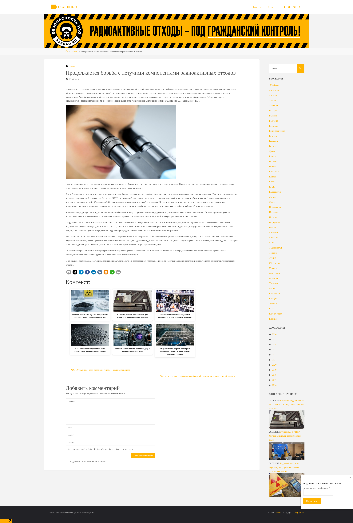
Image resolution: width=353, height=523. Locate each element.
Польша (273, 217)
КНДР (272, 186)
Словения (273, 237)
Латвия (272, 196)
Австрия (273, 95)
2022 (274, 354)
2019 (274, 369)
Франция (273, 278)
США (272, 242)
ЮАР (271, 308)
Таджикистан (275, 247)
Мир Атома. (299, 512)
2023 (274, 349)
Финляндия (274, 273)
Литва (272, 202)
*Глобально (274, 85)
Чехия (272, 288)
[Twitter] (289, 7)
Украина (273, 267)
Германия (273, 141)
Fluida (277, 512)
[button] (68, 272)
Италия (272, 166)
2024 (274, 344)
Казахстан (274, 171)
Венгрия (273, 135)
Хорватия (273, 283)
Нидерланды (275, 206)
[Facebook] (284, 7)
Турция (272, 257)
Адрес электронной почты (316, 488)
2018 (274, 374)
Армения (273, 105)
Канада (272, 176)
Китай (272, 181)
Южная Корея (275, 313)
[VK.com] (294, 7)
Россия (74, 51)
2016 (274, 384)
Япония (272, 318)
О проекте (273, 7)
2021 (274, 359)
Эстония (273, 303)
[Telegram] (299, 7)
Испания (273, 161)
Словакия (273, 232)
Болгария (273, 120)
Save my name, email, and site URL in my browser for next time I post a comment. (101, 449)
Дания (272, 151)
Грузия (272, 146)
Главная (257, 7)
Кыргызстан (275, 191)
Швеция (273, 298)
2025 (274, 339)
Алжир (272, 100)
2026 (274, 334)
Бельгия (273, 115)
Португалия (274, 222)
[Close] (350, 477)
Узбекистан (274, 262)
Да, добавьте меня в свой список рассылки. (88, 461)
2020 (274, 364)
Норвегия (273, 212)
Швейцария (274, 293)
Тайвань (273, 252)
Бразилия (273, 125)
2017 (274, 379)
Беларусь (273, 110)
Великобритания (277, 130)
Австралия (274, 90)
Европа (272, 156)
